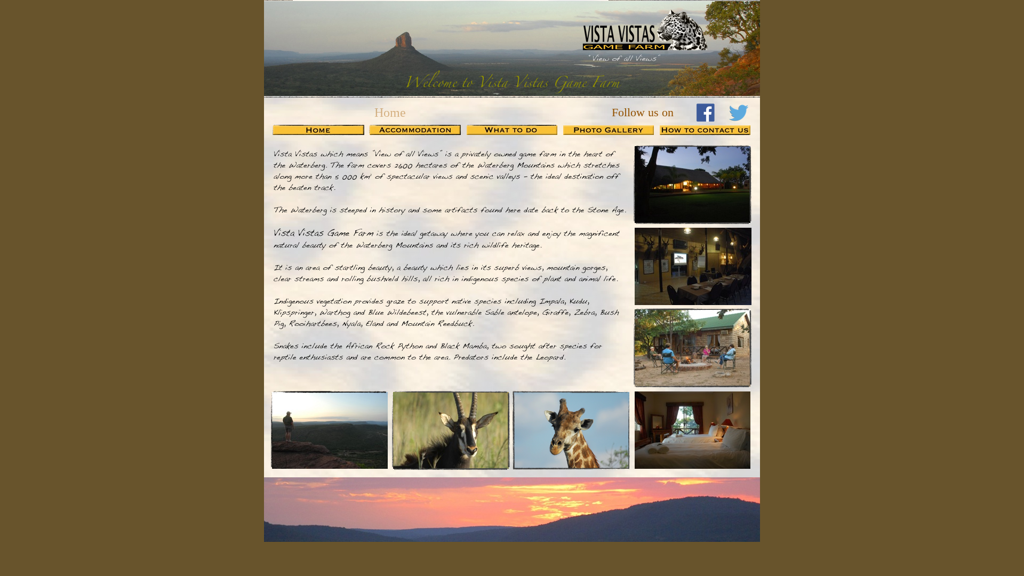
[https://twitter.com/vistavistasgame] (738, 120)
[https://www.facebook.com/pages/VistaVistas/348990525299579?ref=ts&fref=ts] (705, 119)
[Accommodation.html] (415, 132)
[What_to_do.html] (512, 132)
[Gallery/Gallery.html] (608, 132)
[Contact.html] (705, 132)
